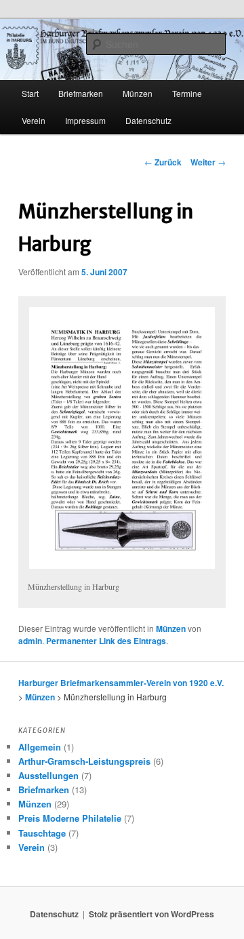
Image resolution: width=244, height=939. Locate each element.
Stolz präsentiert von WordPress (151, 914)
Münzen (171, 628)
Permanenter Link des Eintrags (106, 641)
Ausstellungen (48, 775)
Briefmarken (80, 93)
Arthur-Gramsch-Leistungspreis (84, 761)
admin (30, 641)
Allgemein (39, 746)
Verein (33, 120)
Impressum (85, 120)
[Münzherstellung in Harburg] (121, 438)
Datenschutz (148, 120)
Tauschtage (42, 832)
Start (30, 93)
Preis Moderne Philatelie (69, 818)
